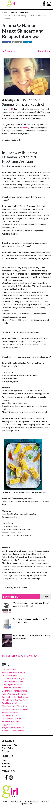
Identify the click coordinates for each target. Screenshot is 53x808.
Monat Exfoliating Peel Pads (14, 700)
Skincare (24, 12)
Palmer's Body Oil (10, 712)
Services (5, 751)
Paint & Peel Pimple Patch (13, 672)
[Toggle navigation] (4, 2)
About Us (6, 763)
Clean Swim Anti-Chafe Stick (14, 706)
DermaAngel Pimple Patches (14, 690)
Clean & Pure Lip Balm (11, 718)
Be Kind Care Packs (10, 721)
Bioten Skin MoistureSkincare (15, 709)
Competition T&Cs (9, 745)
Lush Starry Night (9, 669)
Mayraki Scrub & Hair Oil (13, 727)
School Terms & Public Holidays (20, 655)
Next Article (43, 51)
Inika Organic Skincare (12, 684)
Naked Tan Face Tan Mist (13, 730)
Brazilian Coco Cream (11, 703)
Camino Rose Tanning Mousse (15, 697)
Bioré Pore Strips (9, 715)
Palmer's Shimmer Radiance (14, 694)
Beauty (14, 12)
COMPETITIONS (10, 597)
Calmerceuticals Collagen (13, 678)
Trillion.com (35, 801)
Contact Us (6, 760)
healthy (26, 127)
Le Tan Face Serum (10, 675)
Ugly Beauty (7, 724)
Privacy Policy (7, 748)
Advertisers (6, 766)
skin (12, 109)
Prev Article (9, 51)
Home (4, 12)
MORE (47, 596)
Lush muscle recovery (11, 687)
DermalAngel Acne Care (12, 681)
